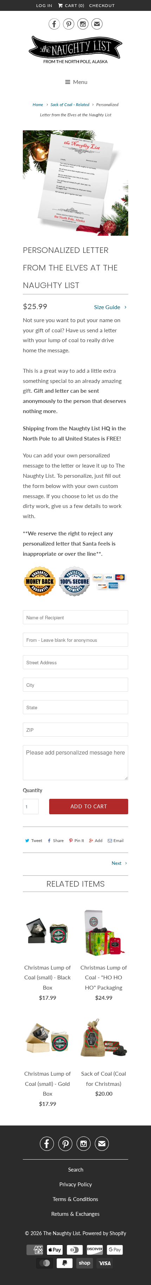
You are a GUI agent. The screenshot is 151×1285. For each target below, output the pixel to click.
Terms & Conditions (75, 1199)
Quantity (32, 790)
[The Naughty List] (75, 51)
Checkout (102, 5)
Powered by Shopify (104, 1233)
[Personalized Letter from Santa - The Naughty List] (75, 183)
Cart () (74, 5)
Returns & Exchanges (75, 1214)
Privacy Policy (75, 1184)
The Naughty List (61, 1233)
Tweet (36, 840)
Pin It (79, 840)
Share (58, 840)
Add (99, 840)
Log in (44, 5)
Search (75, 1169)
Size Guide (108, 307)
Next (117, 863)
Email (118, 840)
